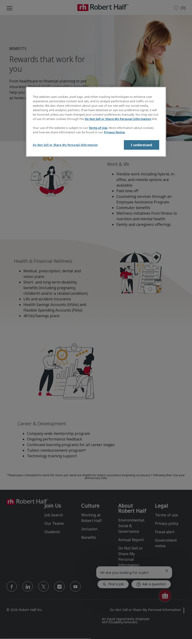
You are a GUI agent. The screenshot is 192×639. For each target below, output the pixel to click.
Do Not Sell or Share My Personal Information (118, 119)
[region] (96, 122)
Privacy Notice (114, 132)
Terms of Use (98, 128)
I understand (141, 145)
